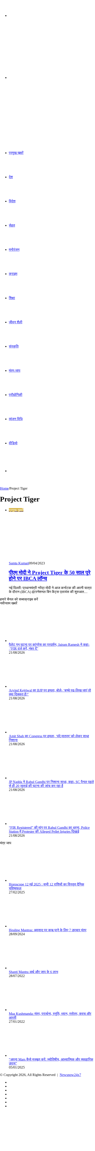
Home (4, 488)
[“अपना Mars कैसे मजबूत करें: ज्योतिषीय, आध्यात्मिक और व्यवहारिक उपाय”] (33, 1055)
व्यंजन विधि (16, 419)
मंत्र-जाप (14, 370)
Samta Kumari (19, 563)
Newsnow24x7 (70, 1075)
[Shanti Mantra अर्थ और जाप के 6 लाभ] (33, 968)
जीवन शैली (15, 322)
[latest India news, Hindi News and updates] (30, 50)
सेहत (12, 225)
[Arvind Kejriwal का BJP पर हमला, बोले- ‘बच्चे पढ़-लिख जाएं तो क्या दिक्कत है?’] (33, 686)
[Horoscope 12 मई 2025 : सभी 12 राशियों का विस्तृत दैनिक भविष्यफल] (33, 880)
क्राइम (13, 274)
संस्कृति (14, 346)
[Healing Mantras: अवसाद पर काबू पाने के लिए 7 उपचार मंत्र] (33, 926)
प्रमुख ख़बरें (16, 153)
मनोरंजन (14, 249)
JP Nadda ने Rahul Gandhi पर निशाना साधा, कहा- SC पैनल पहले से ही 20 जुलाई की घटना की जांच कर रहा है (51, 784)
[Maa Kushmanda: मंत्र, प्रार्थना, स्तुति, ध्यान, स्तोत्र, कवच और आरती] (33, 1010)
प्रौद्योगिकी (15, 395)
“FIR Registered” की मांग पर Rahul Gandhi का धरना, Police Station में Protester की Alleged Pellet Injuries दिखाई (49, 829)
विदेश (12, 201)
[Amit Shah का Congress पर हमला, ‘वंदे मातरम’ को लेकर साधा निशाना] (33, 732)
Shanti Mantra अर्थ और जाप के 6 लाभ (33, 972)
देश (11, 177)
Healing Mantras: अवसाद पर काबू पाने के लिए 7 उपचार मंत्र (47, 930)
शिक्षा (12, 298)
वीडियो (13, 443)
